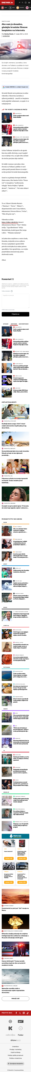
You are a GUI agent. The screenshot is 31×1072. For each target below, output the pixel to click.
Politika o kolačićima (15, 1058)
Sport (13, 7)
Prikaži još (15, 998)
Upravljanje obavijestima (16, 1063)
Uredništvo (15, 1046)
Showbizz (22, 7)
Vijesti (6, 7)
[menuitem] (25, 2)
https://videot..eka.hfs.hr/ (10, 222)
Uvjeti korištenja (15, 1052)
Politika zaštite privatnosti (15, 1055)
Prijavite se (15, 314)
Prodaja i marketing (15, 1049)
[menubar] (25, 2)
